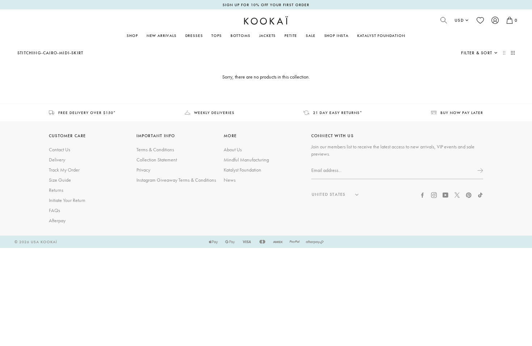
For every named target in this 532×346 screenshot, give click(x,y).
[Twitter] (457, 194)
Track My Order (64, 169)
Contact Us (59, 149)
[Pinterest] (469, 194)
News (230, 180)
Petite (290, 35)
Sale (310, 35)
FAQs (54, 210)
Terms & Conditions (155, 149)
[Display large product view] (505, 53)
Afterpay (57, 220)
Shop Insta (336, 35)
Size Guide (60, 180)
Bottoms (240, 35)
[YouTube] (445, 194)
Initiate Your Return (67, 200)
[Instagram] (434, 194)
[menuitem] (161, 35)
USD (459, 20)
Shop (132, 35)
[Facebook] (422, 194)
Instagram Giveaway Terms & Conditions (176, 180)
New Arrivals (162, 35)
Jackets (267, 35)
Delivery (57, 159)
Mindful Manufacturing (246, 159)
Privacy (143, 169)
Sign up (479, 170)
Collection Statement (156, 159)
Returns (56, 190)
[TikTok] (480, 194)
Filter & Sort (476, 53)
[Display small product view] (513, 53)
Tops (216, 35)
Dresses (194, 35)
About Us (233, 149)
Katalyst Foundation (381, 35)
